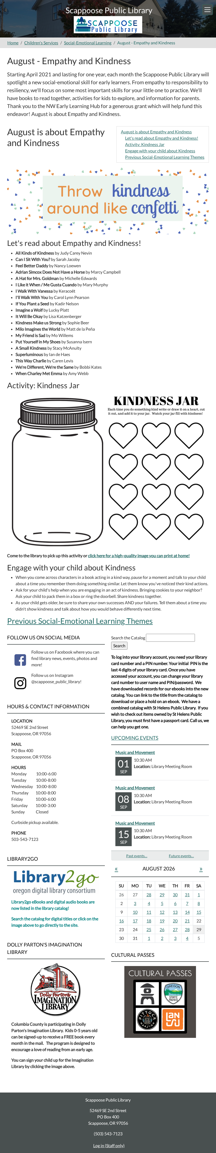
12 (162, 912)
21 (187, 920)
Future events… (181, 856)
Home (12, 42)
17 (135, 920)
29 (162, 894)
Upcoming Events (134, 738)
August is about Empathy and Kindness (156, 131)
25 (148, 929)
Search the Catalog (128, 637)
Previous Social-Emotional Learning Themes (164, 157)
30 (175, 894)
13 (175, 912)
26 (162, 929)
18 (148, 920)
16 (121, 920)
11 (148, 912)
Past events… (136, 856)
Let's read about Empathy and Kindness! (161, 137)
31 (187, 894)
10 (135, 912)
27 (175, 929)
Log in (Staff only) (109, 1145)
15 (199, 912)
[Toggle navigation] (207, 9)
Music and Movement (135, 752)
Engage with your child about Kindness (160, 150)
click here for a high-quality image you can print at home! (139, 555)
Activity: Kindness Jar (144, 144)
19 (162, 920)
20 (175, 920)
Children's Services (41, 42)
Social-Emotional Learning (87, 42)
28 (148, 894)
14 (187, 912)
